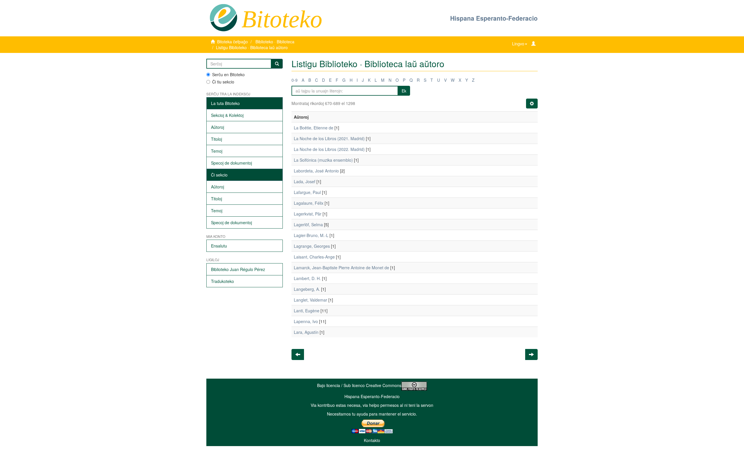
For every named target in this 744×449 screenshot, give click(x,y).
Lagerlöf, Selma (308, 224)
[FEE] (223, 17)
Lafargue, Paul (307, 192)
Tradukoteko (222, 281)
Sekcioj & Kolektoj (227, 115)
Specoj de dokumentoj (231, 163)
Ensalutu (219, 246)
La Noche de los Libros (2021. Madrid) (329, 138)
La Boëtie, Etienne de (313, 128)
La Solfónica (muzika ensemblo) (323, 160)
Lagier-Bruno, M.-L (311, 235)
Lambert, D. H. (307, 278)
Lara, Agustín (306, 332)
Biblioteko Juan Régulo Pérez (238, 269)
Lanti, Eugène (306, 310)
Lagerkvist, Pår (307, 214)
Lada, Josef (304, 181)
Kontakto (372, 440)
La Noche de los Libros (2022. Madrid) (329, 149)
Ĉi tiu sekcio (223, 82)
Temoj (216, 151)
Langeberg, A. (307, 289)
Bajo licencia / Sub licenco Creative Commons (359, 385)
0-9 (294, 80)
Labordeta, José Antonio (316, 171)
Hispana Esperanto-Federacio (494, 18)
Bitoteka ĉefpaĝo (232, 41)
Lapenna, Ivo (306, 321)
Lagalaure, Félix (308, 203)
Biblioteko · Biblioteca (274, 41)
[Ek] (277, 64)
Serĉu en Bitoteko (228, 74)
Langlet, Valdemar (310, 300)
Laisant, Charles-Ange (314, 257)
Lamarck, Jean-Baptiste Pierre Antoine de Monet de (341, 267)
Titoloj (216, 139)
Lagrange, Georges (312, 246)
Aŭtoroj (217, 127)
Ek (404, 91)
